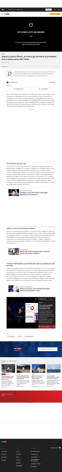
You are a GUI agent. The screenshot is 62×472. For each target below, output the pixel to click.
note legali (34, 457)
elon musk (11, 336)
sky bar (18, 460)
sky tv (18, 451)
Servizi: (17, 448)
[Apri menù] (2, 14)
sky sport (4, 451)
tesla (20, 336)
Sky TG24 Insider (55, 14)
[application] (12, 82)
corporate (34, 466)
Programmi (19, 465)
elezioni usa (29, 336)
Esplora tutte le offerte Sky (15, 9)
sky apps (18, 454)
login (58, 9)
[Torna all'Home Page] (6, 14)
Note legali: (33, 448)
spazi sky (18, 462)
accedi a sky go (54, 447)
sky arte (4, 460)
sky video (4, 457)
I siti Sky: (3, 448)
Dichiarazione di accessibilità (35, 460)
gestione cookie (35, 451)
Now (17, 457)
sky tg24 (4, 454)
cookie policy (34, 454)
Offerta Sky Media (35, 463)
